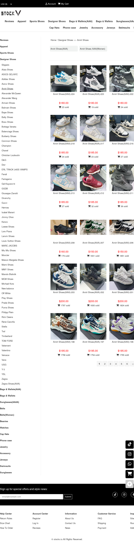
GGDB (5, 188)
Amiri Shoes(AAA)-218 (64, 143)
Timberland (7, 336)
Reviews (9, 21)
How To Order (6, 527)
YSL (4, 374)
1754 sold (94, 354)
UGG (4, 364)
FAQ (100, 518)
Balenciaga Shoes (10, 131)
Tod (3, 331)
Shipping (102, 523)
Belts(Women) (7, 414)
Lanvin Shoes (8, 236)
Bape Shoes (7, 112)
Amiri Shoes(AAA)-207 (93, 242)
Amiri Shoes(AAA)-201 (122, 292)
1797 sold (65, 305)
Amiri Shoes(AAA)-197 (93, 341)
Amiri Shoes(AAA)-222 (122, 94)
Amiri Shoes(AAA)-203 (64, 292)
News (67, 527)
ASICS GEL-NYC (10, 74)
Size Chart (5, 523)
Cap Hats (54, 27)
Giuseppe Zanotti (10, 193)
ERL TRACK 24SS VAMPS (15, 169)
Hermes (5, 207)
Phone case (69, 27)
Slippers (5, 64)
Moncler (5, 255)
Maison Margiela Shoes (13, 259)
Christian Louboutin (11, 155)
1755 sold (124, 354)
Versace (5, 355)
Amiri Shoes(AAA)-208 (64, 242)
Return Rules (6, 518)
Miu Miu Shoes (9, 250)
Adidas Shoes (8, 79)
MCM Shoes (7, 278)
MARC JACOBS (9, 245)
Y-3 (3, 369)
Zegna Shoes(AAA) (11, 383)
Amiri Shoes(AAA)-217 (93, 143)
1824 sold (124, 305)
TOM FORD (7, 340)
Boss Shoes (7, 121)
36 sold (124, 206)
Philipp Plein (7, 312)
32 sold (94, 206)
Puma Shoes (8, 307)
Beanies (4, 421)
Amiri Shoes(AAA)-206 (122, 242)
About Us (69, 518)
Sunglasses (6, 472)
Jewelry (83, 27)
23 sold (65, 107)
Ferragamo (7, 179)
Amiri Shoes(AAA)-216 (122, 143)
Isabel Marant (8, 212)
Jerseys (111, 27)
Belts (2, 408)
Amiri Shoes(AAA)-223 (93, 94)
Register (36, 518)
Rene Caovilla (8, 321)
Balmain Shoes (9, 107)
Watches (4, 427)
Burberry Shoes (9, 136)
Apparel (21, 21)
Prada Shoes (8, 302)
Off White (6, 293)
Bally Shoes (7, 117)
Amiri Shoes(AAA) (59, 48)
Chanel (5, 150)
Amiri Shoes (83, 40)
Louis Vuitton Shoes (11, 240)
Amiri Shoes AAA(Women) (92, 48)
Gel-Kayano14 (8, 183)
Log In (35, 523)
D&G (4, 159)
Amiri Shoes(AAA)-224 (64, 94)
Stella (4, 326)
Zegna (5, 378)
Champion (6, 145)
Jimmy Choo (8, 217)
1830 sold (94, 305)
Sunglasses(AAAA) (9, 402)
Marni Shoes (8, 264)
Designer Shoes (57, 21)
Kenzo (5, 221)
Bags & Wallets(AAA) (80, 21)
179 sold (65, 255)
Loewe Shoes (8, 226)
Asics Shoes (8, 83)
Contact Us (70, 523)
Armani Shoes (8, 102)
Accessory (97, 27)
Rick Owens (7, 317)
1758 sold (65, 354)
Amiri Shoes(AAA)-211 (122, 193)
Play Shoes (7, 297)
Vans (4, 359)
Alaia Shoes (7, 69)
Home (53, 40)
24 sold (124, 107)
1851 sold (124, 255)
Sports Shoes (37, 21)
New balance (8, 288)
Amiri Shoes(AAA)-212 (93, 193)
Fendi (4, 174)
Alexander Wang (9, 98)
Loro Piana (7, 231)
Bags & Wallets (104, 21)
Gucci (4, 202)
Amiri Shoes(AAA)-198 (64, 341)
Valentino (6, 350)
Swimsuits (124, 27)
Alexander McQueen (11, 93)
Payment (102, 527)
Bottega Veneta (9, 126)
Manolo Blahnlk (9, 274)
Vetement (6, 345)
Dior (3, 164)
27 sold (124, 156)
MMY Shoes (7, 269)
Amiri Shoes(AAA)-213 (64, 193)
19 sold (94, 107)
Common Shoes (9, 140)
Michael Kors (8, 283)
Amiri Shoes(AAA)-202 (93, 292)
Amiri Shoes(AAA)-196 (122, 341)
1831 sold (94, 255)
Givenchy (6, 198)
